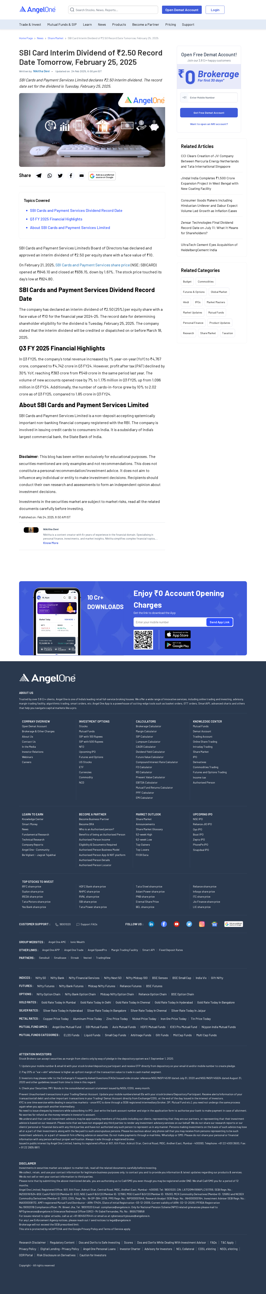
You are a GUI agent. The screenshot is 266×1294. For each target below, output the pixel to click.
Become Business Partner (94, 819)
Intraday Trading (202, 746)
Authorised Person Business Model (99, 849)
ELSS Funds (71, 1035)
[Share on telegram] (39, 176)
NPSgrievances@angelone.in (36, 1211)
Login (215, 10)
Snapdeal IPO (201, 849)
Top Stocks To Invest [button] (38, 881)
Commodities (206, 281)
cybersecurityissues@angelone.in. (130, 1215)
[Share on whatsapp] (49, 176)
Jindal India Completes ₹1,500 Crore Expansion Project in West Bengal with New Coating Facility (209, 183)
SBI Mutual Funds (97, 1027)
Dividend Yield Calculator (150, 751)
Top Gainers (143, 844)
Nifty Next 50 (113, 978)
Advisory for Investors (158, 1249)
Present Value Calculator (150, 777)
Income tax (199, 777)
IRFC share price (31, 886)
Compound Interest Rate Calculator (157, 762)
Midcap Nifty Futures (101, 986)
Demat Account (202, 731)
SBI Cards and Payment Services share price (92, 264)
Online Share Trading (205, 741)
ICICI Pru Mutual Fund (183, 1027)
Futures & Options (194, 291)
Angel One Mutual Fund (66, 1027)
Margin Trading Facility (124, 950)
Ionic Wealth (77, 942)
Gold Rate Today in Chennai (133, 1002)
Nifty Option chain (48, 994)
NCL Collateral (185, 1249)
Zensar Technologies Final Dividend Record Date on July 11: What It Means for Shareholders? (209, 227)
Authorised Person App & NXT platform (102, 855)
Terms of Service (113, 1229)
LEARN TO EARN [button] (32, 814)
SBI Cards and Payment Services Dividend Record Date (76, 210)
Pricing (170, 24)
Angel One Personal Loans (99, 1249)
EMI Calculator (144, 797)
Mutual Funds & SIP (62, 24)
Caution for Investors (93, 1255)
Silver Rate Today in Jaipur (188, 1010)
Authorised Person (204, 782)
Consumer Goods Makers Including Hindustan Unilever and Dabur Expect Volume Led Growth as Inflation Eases (209, 205)
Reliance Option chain (152, 994)
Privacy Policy (89, 1229)
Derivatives (199, 762)
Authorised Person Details (94, 860)
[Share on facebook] (71, 176)
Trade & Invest (30, 24)
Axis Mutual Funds (124, 1027)
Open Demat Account (181, 10)
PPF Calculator (145, 792)
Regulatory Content (62, 1242)
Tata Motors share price (36, 901)
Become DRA (86, 824)
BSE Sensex (160, 978)
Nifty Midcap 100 (137, 978)
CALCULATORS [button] (146, 721)
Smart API (148, 950)
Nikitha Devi (41, 71)
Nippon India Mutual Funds (219, 1027)
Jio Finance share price (206, 901)
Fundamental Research (35, 834)
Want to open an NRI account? (209, 124)
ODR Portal (26, 1255)
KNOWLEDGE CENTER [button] (207, 721)
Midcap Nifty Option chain (117, 994)
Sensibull (44, 957)
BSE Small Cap (181, 978)
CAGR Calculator (146, 746)
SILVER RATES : (29, 1010)
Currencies (85, 772)
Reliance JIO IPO (202, 824)
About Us (27, 736)
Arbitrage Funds (141, 1035)
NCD (81, 782)
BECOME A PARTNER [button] (92, 814)
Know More (50, 543)
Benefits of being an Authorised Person (102, 834)
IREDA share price (32, 896)
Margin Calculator (146, 731)
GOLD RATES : (28, 1002)
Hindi (186, 302)
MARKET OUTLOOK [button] (148, 814)
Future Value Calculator (150, 757)
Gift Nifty (217, 978)
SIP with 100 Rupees (91, 736)
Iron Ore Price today (173, 1018)
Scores (128, 1242)
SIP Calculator (144, 736)
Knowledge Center (32, 819)
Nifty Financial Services (84, 978)
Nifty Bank (57, 978)
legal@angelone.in (120, 1220)
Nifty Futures (46, 986)
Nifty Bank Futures (71, 986)
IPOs (198, 302)
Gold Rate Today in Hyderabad (174, 1002)
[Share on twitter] (60, 176)
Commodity (86, 777)
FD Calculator (144, 767)
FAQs (213, 1242)
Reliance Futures (131, 986)
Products (119, 24)
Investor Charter (130, 1249)
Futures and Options (91, 757)
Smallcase (60, 957)
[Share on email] (81, 176)
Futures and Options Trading (210, 772)
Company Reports (32, 844)
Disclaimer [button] (27, 1163)
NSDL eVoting (229, 1249)
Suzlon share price (32, 891)
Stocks (83, 726)
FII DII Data (142, 855)
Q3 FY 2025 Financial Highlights (56, 219)
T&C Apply (227, 1242)
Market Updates (192, 312)
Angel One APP (51, 950)
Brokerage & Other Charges (38, 731)
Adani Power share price (150, 891)
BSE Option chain (182, 994)
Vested (87, 957)
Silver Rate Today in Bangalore (106, 1010)
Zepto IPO (199, 839)
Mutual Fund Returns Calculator (154, 787)
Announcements (145, 824)
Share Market (208, 333)
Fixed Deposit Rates (171, 950)
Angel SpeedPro (97, 950)
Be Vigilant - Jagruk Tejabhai (39, 855)
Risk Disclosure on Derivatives (56, 1255)
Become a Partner (145, 24)
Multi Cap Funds (206, 1035)
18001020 (65, 924)
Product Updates (220, 322)
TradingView (103, 957)
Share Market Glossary (149, 829)
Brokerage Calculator (148, 726)
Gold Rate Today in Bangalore (216, 1002)
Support (188, 24)
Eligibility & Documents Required (98, 844)
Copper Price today (56, 1018)
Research (188, 333)
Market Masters (216, 302)
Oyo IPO (197, 829)
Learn (87, 24)
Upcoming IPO (87, 751)
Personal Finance (193, 322)
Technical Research (33, 839)
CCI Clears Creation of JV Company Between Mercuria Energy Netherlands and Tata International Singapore (210, 161)
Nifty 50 (40, 978)
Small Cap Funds (115, 1035)
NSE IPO (198, 819)
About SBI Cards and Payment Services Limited (70, 227)
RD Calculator (144, 772)
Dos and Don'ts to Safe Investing (99, 1242)
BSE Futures (154, 986)
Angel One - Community (35, 849)
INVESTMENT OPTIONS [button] (94, 721)
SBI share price (88, 901)
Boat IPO (198, 834)
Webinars (27, 757)
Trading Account (202, 736)
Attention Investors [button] (35, 1054)
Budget (187, 281)
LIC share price (202, 906)
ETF (81, 767)
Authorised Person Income (94, 839)
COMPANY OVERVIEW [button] (36, 721)
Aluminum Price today (87, 1018)
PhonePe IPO (200, 844)
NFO (81, 746)
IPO (195, 757)
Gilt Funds (162, 1035)
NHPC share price (89, 891)
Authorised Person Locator (95, 865)
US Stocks (85, 762)
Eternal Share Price (147, 901)
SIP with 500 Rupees (91, 741)
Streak (75, 957)
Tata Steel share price (149, 886)
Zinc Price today (117, 1018)
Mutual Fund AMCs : (33, 1026)
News (102, 24)
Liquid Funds (92, 1035)
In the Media (29, 746)
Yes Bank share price (34, 906)
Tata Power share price (93, 906)
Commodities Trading (205, 767)
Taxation (227, 333)
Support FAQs (89, 924)
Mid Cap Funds (182, 1035)
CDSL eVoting (207, 1249)
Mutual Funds (216, 312)
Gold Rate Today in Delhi (95, 1002)
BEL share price (145, 906)
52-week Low (144, 839)
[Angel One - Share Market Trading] (37, 9)
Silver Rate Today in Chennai (149, 1010)
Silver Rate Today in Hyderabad (63, 1010)
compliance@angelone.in (115, 1207)
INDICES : (25, 977)
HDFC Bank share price (92, 886)
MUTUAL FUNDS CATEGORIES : (39, 1035)
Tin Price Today (201, 1018)
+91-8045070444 (83, 1215)
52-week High (144, 834)
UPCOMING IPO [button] (202, 814)
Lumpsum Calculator (148, 741)
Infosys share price (204, 891)
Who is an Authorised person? (96, 829)
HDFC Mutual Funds (153, 1027)
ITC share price (201, 896)
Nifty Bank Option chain (80, 994)
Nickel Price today (144, 1018)
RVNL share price (89, 896)
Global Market (219, 291)
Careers (26, 762)
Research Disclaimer (32, 1242)
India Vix (201, 978)
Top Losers (142, 849)
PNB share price (145, 896)
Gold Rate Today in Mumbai (58, 1002)
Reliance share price (204, 886)
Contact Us (29, 741)
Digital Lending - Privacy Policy (59, 1249)
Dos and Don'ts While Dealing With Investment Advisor (171, 1242)
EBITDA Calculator (147, 782)
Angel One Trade (73, 950)
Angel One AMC (57, 942)
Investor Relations (32, 751)
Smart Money (29, 824)
